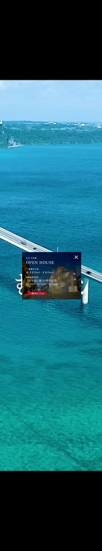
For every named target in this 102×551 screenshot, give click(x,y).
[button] (76, 257)
